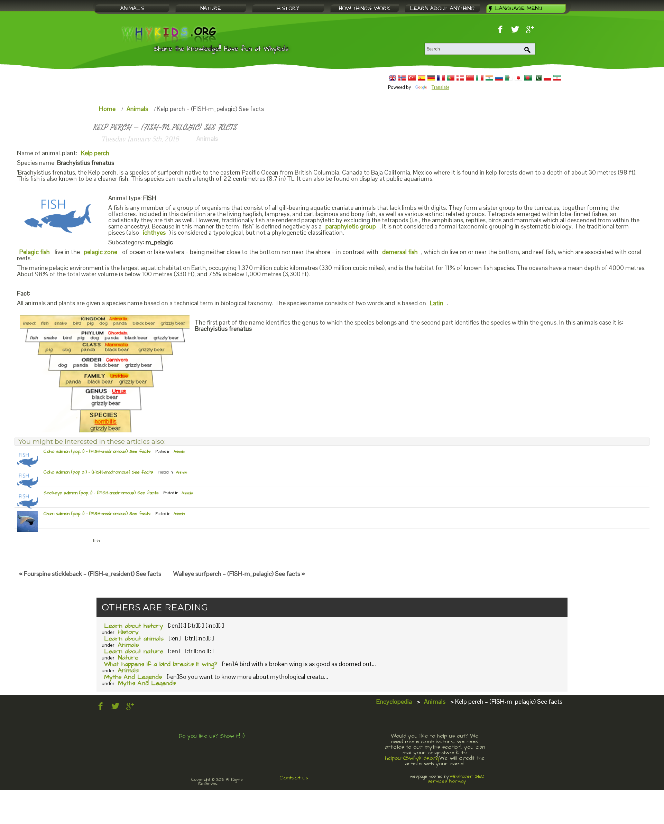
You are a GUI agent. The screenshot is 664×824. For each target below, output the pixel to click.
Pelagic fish (34, 252)
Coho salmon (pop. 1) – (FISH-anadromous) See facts (97, 451)
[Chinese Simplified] (470, 78)
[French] (441, 78)
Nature (128, 657)
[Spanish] (421, 78)
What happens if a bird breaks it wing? (160, 664)
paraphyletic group (350, 226)
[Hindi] (489, 78)
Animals (137, 109)
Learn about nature (133, 651)
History (128, 632)
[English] (392, 78)
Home (107, 109)
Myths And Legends (133, 677)
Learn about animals (134, 638)
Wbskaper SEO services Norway (456, 779)
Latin (436, 303)
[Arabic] (509, 78)
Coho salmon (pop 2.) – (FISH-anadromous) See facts (98, 472)
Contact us (293, 777)
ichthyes (154, 232)
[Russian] (499, 78)
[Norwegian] (402, 78)
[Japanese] (518, 78)
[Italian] (479, 78)
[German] (431, 78)
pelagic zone (100, 252)
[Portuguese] (450, 78)
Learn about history (133, 625)
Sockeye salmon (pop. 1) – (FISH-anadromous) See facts (101, 493)
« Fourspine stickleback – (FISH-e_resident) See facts (90, 574)
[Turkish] (412, 78)
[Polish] (547, 78)
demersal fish (400, 252)
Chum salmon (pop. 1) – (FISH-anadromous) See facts (97, 514)
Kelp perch (95, 153)
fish (96, 541)
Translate (440, 87)
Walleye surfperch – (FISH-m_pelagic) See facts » (239, 574)
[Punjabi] (538, 78)
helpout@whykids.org (412, 758)
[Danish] (460, 78)
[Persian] (557, 78)
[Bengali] (528, 78)
